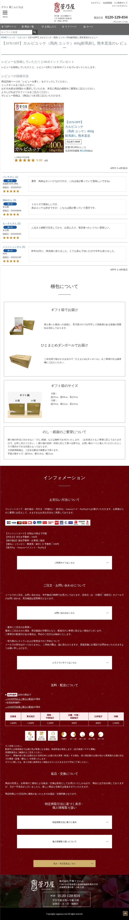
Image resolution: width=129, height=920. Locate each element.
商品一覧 (29, 26)
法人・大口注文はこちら (64, 863)
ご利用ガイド (122, 3)
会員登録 (108, 3)
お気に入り (50, 26)
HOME (4, 37)
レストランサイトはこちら (64, 662)
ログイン (96, 3)
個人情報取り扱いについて (64, 841)
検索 (34, 32)
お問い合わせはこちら (64, 613)
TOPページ (10, 26)
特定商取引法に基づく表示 (64, 822)
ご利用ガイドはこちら (64, 563)
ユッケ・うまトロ (17, 37)
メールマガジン (121, 6)
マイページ (71, 26)
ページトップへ (125, 913)
